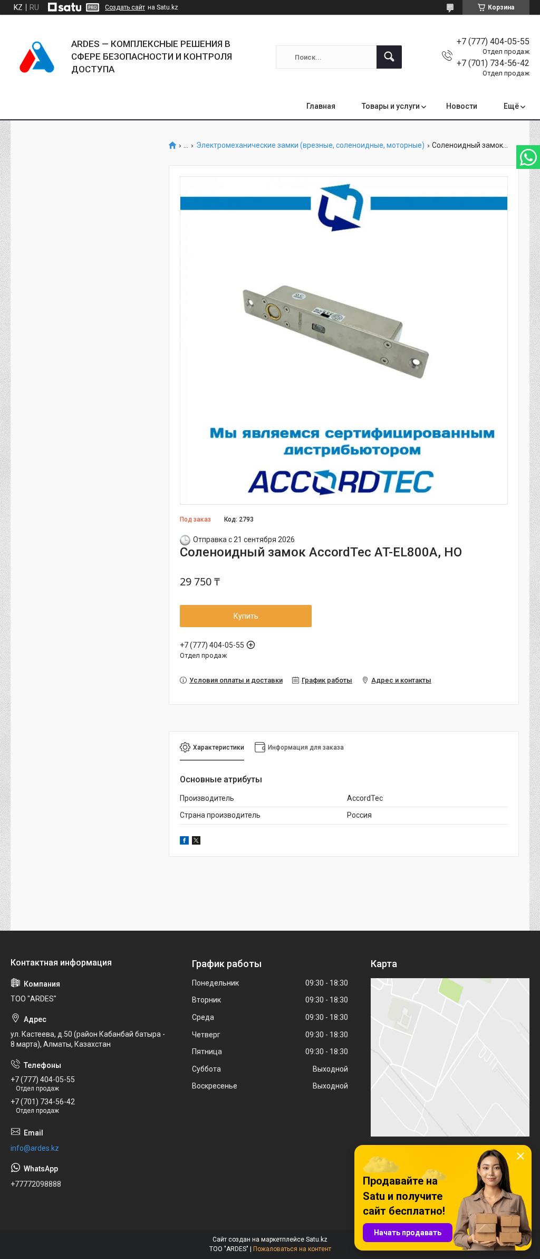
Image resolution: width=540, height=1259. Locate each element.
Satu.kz (316, 1239)
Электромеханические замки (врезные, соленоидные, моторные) (310, 145)
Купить (246, 616)
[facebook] (184, 842)
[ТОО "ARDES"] (37, 57)
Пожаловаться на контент (292, 1249)
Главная (320, 106)
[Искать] (389, 57)
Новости (461, 106)
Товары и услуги (391, 106)
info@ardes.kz (35, 1148)
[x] (196, 842)
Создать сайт (125, 7)
